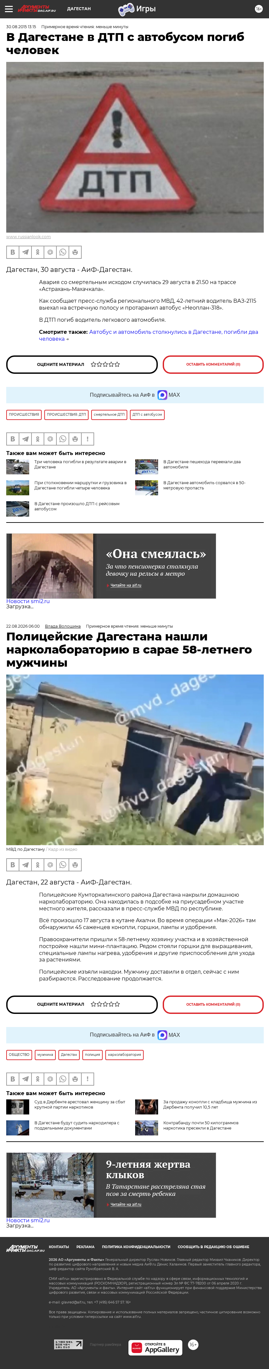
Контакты (59, 1247)
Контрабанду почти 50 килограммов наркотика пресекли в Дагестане (200, 1125)
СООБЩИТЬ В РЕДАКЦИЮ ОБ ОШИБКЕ (213, 1247)
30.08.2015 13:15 (21, 26)
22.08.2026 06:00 (23, 626)
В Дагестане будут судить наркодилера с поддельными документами (76, 1125)
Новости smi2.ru (28, 601)
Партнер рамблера (105, 1344)
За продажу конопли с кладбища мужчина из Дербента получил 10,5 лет (210, 1104)
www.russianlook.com (28, 236)
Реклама (85, 1247)
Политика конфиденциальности (136, 1247)
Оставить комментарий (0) (213, 364)
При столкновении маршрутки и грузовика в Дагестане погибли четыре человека (80, 485)
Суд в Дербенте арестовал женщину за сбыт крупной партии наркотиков (79, 1104)
